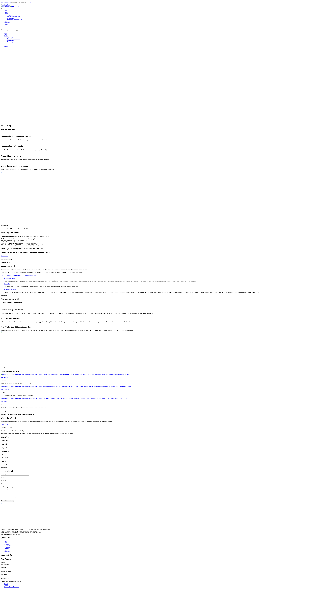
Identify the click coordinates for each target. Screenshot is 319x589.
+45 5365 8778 (30, 2)
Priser (5, 21)
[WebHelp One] (5, 5)
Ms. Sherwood (5, 390)
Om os (5, 12)
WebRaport (10, 15)
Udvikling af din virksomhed (14, 19)
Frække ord (7, 22)
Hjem (5, 10)
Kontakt (6, 24)
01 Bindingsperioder (9, 278)
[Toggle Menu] (1, 8)
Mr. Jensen (4, 377)
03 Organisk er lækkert (10, 289)
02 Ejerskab (7, 284)
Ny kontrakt (10, 18)
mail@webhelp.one (6, 2)
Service (6, 13)
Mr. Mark (4, 402)
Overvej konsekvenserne (13, 16)
